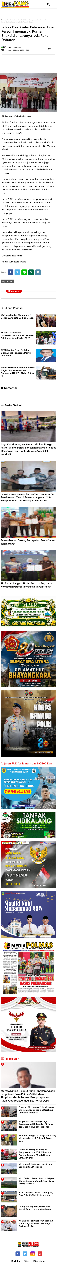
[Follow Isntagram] (32, 1253)
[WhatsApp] (31, 272)
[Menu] (54, 4)
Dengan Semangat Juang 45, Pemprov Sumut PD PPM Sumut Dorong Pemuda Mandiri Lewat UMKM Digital (35, 1153)
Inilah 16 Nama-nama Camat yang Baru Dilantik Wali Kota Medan (36, 1194)
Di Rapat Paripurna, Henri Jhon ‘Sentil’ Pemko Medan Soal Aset (35, 1208)
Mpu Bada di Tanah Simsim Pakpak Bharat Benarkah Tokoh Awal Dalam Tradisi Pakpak (37, 1181)
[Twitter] (17, 272)
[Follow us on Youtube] (40, 1253)
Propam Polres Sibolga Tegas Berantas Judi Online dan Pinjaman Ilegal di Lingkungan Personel (36, 1124)
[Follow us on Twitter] (25, 1253)
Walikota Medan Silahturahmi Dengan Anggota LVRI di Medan (17, 316)
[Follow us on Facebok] (17, 1253)
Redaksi (15, 1261)
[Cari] (48, 4)
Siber (27, 1261)
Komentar (53, 49)
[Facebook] (10, 272)
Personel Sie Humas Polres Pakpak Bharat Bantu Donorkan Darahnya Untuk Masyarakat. (36, 1110)
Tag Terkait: (7, 281)
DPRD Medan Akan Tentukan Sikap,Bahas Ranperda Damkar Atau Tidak (16, 353)
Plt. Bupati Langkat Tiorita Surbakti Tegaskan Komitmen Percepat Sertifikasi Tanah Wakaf (26, 585)
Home (3, 20)
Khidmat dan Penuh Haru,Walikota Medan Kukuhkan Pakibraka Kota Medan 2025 (17, 335)
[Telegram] (38, 272)
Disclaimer (39, 1261)
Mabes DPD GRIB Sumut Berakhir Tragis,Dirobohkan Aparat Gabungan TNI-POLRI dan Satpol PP (18, 371)
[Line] (24, 272)
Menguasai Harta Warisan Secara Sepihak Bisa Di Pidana (36, 1165)
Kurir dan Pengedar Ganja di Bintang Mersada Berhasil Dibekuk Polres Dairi (37, 1138)
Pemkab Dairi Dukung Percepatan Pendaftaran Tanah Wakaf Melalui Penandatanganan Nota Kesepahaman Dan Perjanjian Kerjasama (27, 497)
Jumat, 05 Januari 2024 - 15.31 (18, 50)
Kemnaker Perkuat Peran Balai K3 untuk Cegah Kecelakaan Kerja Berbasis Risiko (36, 1223)
